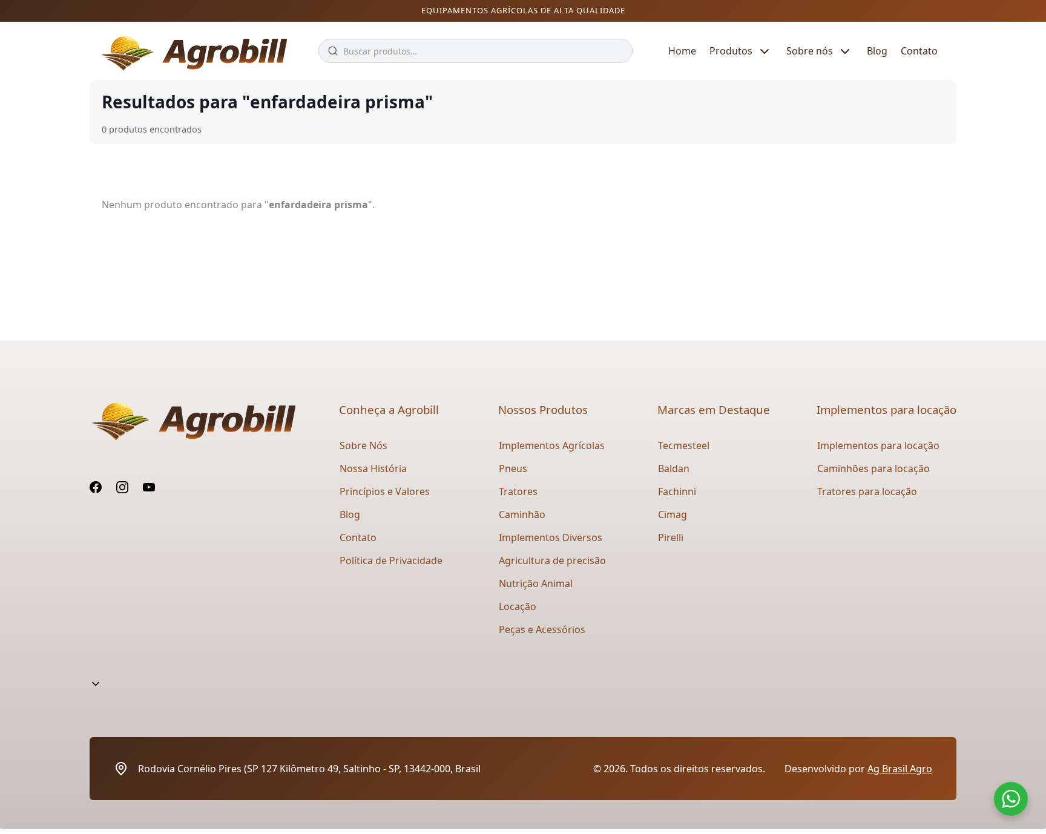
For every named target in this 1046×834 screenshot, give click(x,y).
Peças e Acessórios (542, 629)
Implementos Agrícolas (552, 445)
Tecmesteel (683, 445)
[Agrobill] (192, 421)
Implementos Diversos (550, 537)
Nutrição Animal (536, 583)
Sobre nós (809, 50)
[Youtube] (149, 487)
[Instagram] (122, 487)
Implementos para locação (878, 445)
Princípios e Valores (385, 491)
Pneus (513, 468)
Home (682, 50)
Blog (877, 50)
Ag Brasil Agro (899, 768)
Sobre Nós (363, 445)
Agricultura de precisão (552, 560)
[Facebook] (96, 487)
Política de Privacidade (391, 560)
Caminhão (522, 514)
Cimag (672, 514)
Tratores (518, 491)
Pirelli (670, 537)
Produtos (730, 50)
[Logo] (190, 51)
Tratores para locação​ (867, 491)
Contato (919, 50)
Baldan (673, 468)
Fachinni (677, 491)
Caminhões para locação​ (873, 468)
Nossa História (373, 468)
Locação (517, 606)
